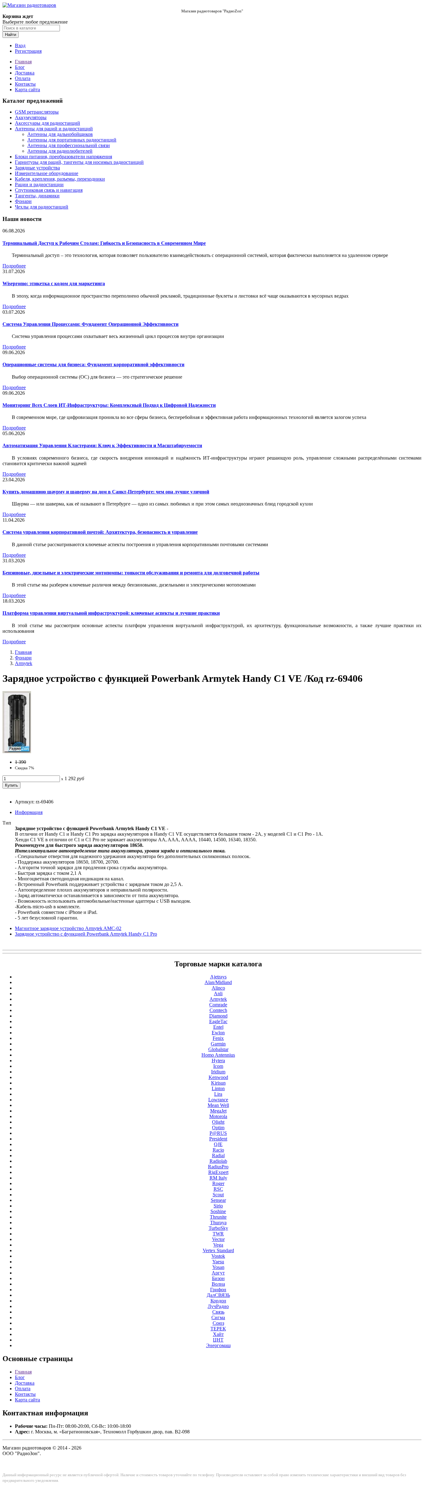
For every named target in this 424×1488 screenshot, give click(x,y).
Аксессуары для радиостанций (47, 123)
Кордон (218, 1300)
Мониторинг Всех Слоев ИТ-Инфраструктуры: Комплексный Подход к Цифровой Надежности (109, 405)
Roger (218, 1183)
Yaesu (218, 1261)
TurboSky (218, 1228)
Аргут (218, 1272)
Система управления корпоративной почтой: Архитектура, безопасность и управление (100, 532)
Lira (218, 1094)
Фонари (23, 201)
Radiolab (218, 1161)
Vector (218, 1239)
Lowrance (218, 1099)
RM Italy (218, 1177)
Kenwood (218, 1077)
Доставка (24, 72)
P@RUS (218, 1133)
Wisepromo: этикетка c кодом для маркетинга (53, 283)
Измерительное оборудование (46, 173)
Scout (218, 1194)
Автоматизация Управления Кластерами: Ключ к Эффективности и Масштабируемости (102, 445)
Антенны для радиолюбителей (59, 151)
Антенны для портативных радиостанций (71, 139)
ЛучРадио (218, 1306)
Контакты (25, 84)
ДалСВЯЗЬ (218, 1295)
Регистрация (28, 51)
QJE (218, 1144)
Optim (218, 1127)
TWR (218, 1233)
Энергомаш (218, 1345)
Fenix (218, 1038)
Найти (10, 34)
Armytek (23, 663)
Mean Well (218, 1105)
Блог (20, 67)
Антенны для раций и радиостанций (54, 128)
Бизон (218, 1278)
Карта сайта (27, 89)
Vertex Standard (218, 1250)
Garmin (218, 1043)
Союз (218, 1323)
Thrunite (218, 1217)
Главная (23, 61)
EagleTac (218, 1021)
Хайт (218, 1334)
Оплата (22, 78)
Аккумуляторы (31, 117)
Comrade (218, 1004)
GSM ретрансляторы (37, 112)
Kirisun (218, 1083)
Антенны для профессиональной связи (68, 145)
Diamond (218, 1015)
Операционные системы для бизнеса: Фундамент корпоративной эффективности (93, 364)
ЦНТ (218, 1339)
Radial (218, 1155)
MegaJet (218, 1110)
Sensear (218, 1200)
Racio (218, 1150)
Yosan (218, 1267)
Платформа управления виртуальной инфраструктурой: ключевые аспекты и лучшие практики (111, 613)
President (218, 1138)
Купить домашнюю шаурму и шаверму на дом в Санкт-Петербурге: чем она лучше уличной (105, 491)
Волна (218, 1284)
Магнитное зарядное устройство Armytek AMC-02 (68, 928)
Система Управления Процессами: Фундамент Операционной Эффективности (90, 324)
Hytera (218, 1060)
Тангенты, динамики (37, 195)
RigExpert (218, 1172)
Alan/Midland (218, 982)
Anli (218, 993)
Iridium (218, 1071)
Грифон (218, 1289)
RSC (218, 1189)
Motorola (218, 1116)
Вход (20, 45)
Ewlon (218, 1032)
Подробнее (14, 265)
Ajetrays (218, 976)
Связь (218, 1312)
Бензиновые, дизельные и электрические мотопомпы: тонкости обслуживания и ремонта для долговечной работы (130, 572)
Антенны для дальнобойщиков (60, 134)
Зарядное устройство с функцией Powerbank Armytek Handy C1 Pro (86, 934)
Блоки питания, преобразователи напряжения (63, 156)
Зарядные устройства (37, 167)
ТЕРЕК (218, 1328)
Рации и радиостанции (39, 184)
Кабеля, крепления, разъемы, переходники (60, 179)
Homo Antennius (218, 1055)
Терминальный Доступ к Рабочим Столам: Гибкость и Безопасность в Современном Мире (104, 243)
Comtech (218, 1010)
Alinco (218, 988)
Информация (29, 812)
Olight (218, 1122)
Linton (218, 1088)
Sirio (218, 1205)
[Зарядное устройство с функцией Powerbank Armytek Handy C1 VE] (16, 751)
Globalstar (218, 1049)
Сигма (218, 1317)
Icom (218, 1066)
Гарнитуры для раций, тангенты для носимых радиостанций (79, 162)
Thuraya (218, 1222)
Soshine (218, 1211)
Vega (218, 1244)
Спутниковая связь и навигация (49, 190)
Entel (218, 1027)
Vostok (218, 1256)
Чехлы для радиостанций (41, 206)
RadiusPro (218, 1166)
